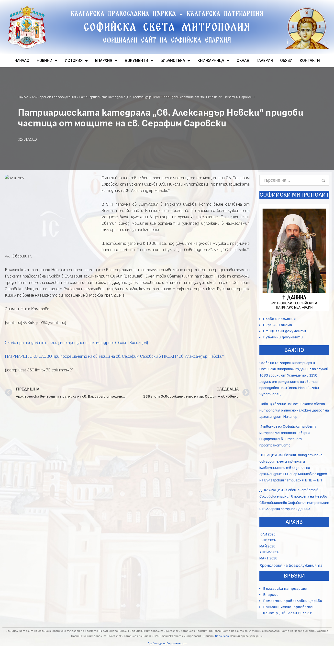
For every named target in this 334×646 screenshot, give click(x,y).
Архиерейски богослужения (54, 97)
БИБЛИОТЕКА (173, 60)
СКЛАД (243, 60)
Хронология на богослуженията (291, 565)
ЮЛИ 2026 (267, 534)
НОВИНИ (44, 60)
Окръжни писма (277, 325)
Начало (23, 97)
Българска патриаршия (286, 588)
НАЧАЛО (21, 60)
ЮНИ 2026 (267, 540)
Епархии (271, 594)
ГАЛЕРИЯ (265, 60)
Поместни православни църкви (292, 601)
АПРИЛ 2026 (269, 552)
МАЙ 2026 (267, 546)
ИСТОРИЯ (74, 60)
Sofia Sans (222, 636)
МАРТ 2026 (268, 558)
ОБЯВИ (286, 60)
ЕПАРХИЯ (103, 60)
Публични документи (283, 337)
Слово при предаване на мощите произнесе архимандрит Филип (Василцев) (76, 342)
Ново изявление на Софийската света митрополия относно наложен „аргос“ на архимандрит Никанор (294, 410)
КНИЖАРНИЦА (211, 60)
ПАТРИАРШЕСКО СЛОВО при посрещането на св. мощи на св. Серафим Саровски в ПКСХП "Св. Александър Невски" (114, 356)
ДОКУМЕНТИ (136, 60)
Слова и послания (279, 319)
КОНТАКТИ (310, 60)
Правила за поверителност (167, 643)
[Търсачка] (323, 180)
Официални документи (284, 331)
